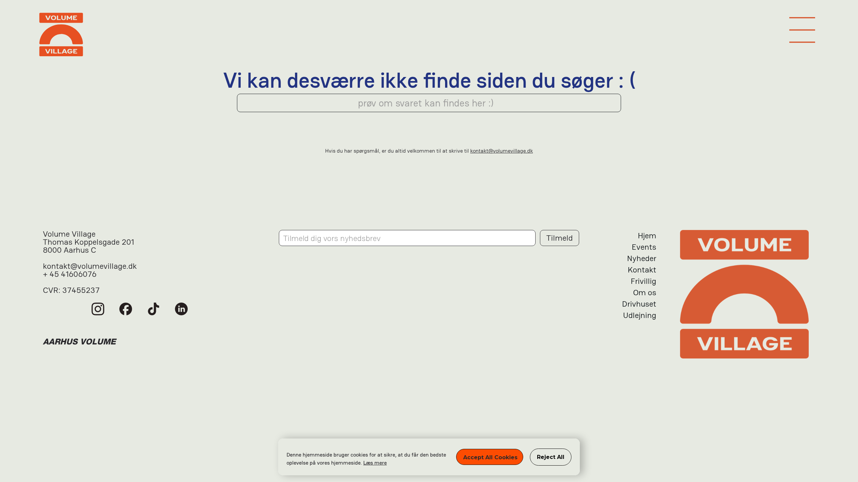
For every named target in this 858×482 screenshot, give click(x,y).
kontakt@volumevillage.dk (501, 150)
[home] (429, 36)
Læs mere (375, 462)
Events (644, 247)
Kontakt (642, 269)
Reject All (550, 457)
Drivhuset (639, 304)
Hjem (647, 235)
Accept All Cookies (490, 457)
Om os (644, 292)
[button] (802, 30)
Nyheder (641, 258)
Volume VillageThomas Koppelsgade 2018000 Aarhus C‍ (88, 242)
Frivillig (643, 281)
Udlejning (639, 315)
